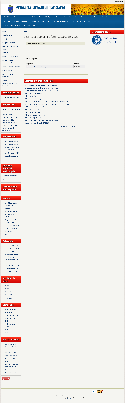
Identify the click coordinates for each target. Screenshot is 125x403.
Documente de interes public (10, 188)
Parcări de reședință (61, 21)
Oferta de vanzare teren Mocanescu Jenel (11, 358)
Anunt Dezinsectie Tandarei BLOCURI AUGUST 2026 (42, 90)
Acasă (25, 31)
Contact (84, 17)
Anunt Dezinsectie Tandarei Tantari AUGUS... (11, 206)
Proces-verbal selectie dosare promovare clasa (41, 85)
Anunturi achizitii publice (40, 21)
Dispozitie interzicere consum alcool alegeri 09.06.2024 (9, 128)
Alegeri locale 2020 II (12, 141)
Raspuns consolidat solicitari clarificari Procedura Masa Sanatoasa (47, 101)
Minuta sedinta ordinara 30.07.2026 (37, 123)
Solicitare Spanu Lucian (10, 117)
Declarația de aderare (9, 175)
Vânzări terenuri (11, 339)
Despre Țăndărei (45, 17)
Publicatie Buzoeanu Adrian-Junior (36, 115)
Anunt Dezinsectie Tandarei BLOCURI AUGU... (11, 214)
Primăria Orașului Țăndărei (40, 7)
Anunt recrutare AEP (12, 153)
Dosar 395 (8, 288)
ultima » (73, 126)
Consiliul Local (19, 17)
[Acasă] (11, 9)
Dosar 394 (8, 292)
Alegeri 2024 (9, 104)
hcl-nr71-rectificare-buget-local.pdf (41, 67)
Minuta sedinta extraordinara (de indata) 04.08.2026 (42, 120)
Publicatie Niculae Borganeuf (34, 93)
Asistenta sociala (13, 97)
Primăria (7, 17)
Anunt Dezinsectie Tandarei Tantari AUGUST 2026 (41, 88)
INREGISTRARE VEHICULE (82, 21)
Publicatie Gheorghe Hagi (33, 99)
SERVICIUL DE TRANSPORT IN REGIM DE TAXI (20, 25)
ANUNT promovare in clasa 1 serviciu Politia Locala (42, 107)
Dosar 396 (8, 285)
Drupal (69, 399)
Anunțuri (32, 17)
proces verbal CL (8, 120)
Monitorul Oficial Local (99, 17)
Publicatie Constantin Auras (34, 112)
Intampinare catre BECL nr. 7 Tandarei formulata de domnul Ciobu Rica (11, 112)
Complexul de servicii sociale (66, 17)
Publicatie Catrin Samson (33, 109)
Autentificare (119, 2)
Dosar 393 (8, 298)
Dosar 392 (8, 295)
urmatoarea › (62, 126)
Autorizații (8, 241)
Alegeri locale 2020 (11, 144)
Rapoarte (5, 179)
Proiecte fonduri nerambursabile (15, 21)
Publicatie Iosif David (12, 315)
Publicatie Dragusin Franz (33, 117)
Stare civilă (8, 305)
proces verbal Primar (9, 122)
